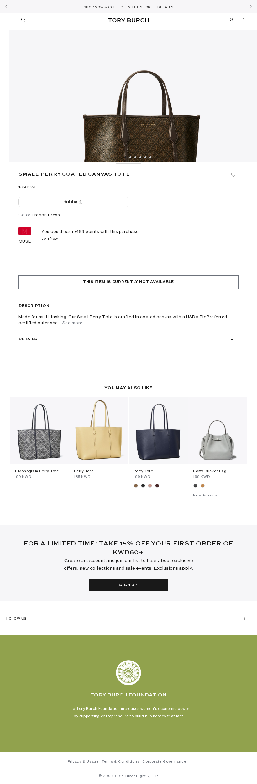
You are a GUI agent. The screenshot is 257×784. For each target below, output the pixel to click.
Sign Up (128, 585)
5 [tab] (145, 157)
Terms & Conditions (120, 761)
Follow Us (16, 618)
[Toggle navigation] (11, 20)
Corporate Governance (164, 761)
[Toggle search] (23, 21)
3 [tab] (135, 157)
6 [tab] (150, 157)
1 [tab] (125, 157)
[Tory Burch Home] (128, 20)
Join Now (49, 238)
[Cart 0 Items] (240, 21)
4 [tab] (140, 157)
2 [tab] (130, 157)
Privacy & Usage (83, 761)
